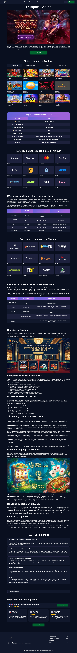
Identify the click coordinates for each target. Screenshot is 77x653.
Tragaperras (61, 65)
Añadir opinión (63, 605)
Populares (14, 65)
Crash (45, 65)
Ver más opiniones (38, 624)
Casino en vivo (29, 65)
